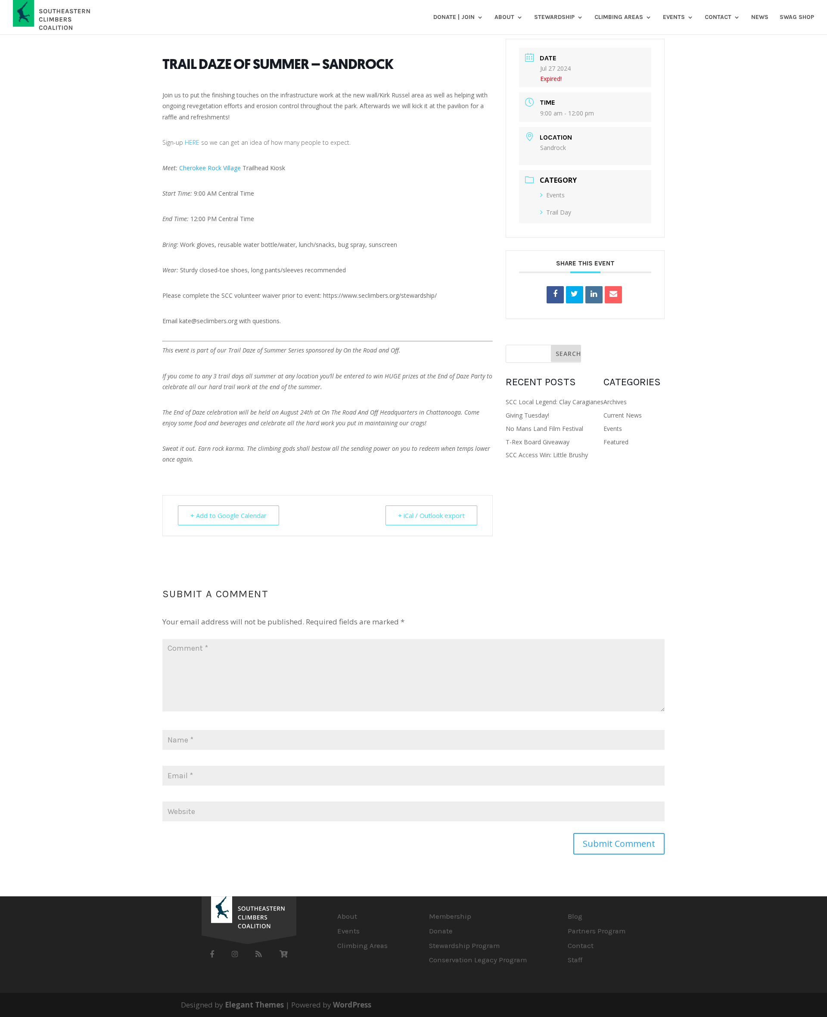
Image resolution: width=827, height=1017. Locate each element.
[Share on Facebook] (555, 294)
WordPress (352, 1005)
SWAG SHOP (797, 17)
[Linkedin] (594, 294)
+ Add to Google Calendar (228, 515)
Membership (450, 916)
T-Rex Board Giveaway (537, 442)
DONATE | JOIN (454, 17)
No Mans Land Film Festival (544, 428)
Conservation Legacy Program (478, 960)
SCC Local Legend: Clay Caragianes (554, 402)
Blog (575, 916)
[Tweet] (574, 294)
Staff (575, 960)
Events (674, 17)
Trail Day (558, 212)
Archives (615, 402)
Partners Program (596, 931)
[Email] (613, 294)
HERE (193, 142)
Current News (622, 415)
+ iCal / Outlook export (431, 515)
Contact (718, 17)
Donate (441, 931)
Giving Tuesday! (527, 415)
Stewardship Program (464, 946)
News (759, 17)
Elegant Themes (254, 1005)
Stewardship (554, 17)
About (504, 17)
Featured (615, 442)
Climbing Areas (618, 17)
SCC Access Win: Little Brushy (547, 455)
